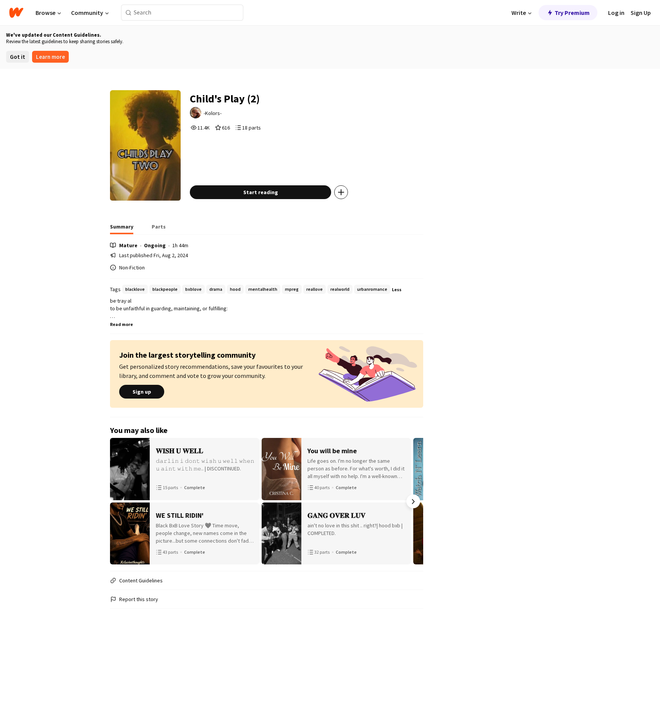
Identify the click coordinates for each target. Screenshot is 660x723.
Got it (17, 56)
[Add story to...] (341, 192)
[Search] (128, 13)
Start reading (260, 192)
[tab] (121, 229)
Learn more (50, 56)
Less (396, 289)
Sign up (142, 391)
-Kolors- (213, 113)
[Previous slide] (120, 501)
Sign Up (641, 12)
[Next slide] (413, 501)
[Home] (16, 12)
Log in (616, 12)
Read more (121, 324)
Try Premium (572, 12)
